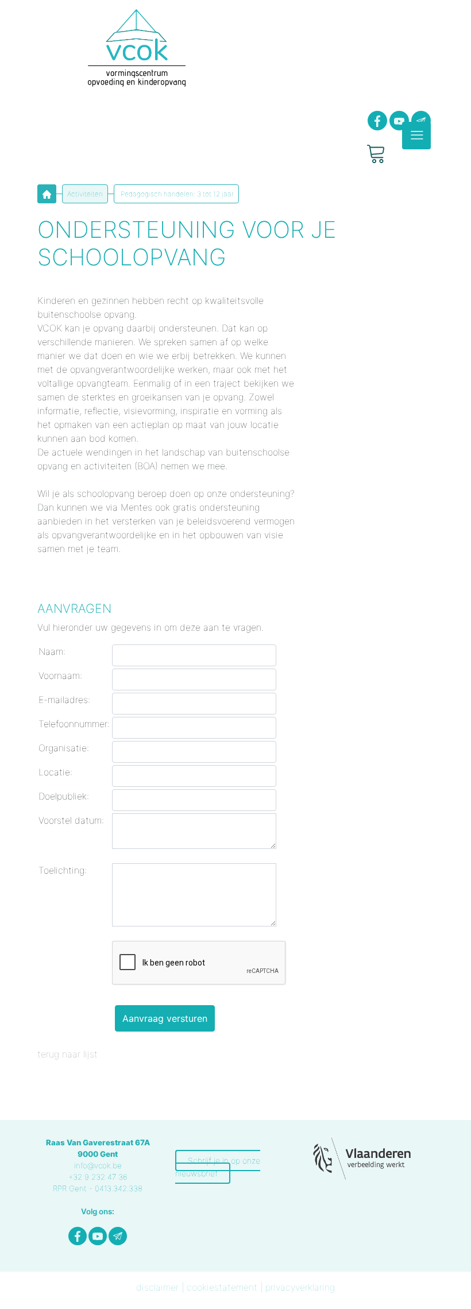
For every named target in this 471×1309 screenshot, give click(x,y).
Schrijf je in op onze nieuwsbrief (217, 1167)
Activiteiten (85, 194)
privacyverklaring (300, 1287)
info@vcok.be (98, 1165)
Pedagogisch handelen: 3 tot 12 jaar (176, 194)
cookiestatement (222, 1287)
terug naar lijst (67, 1054)
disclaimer (157, 1287)
